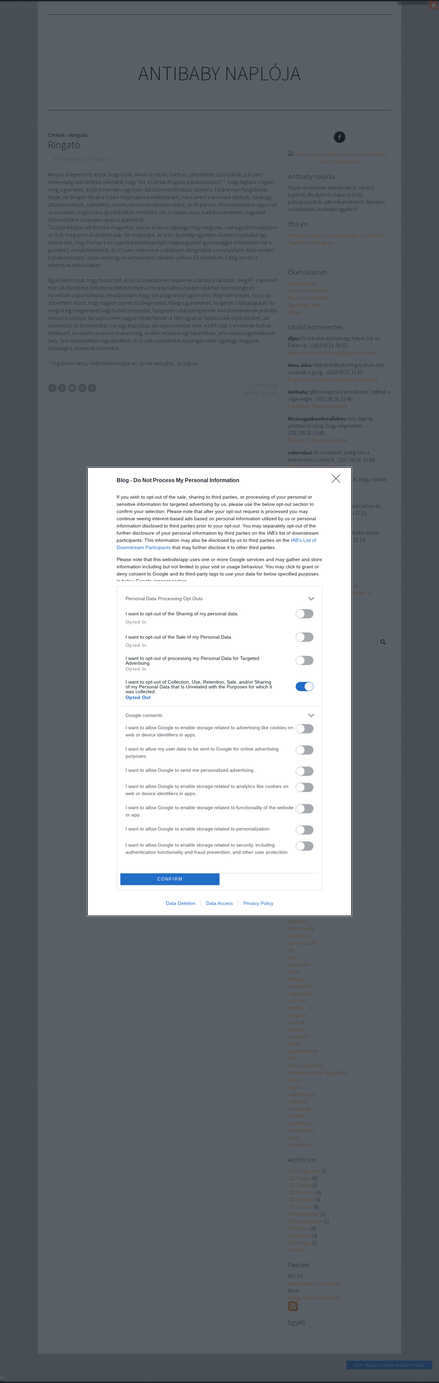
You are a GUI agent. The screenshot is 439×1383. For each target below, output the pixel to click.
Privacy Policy (258, 903)
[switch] (304, 613)
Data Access (219, 903)
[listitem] (219, 598)
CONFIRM (170, 879)
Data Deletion (180, 903)
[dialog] (219, 691)
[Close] (338, 480)
